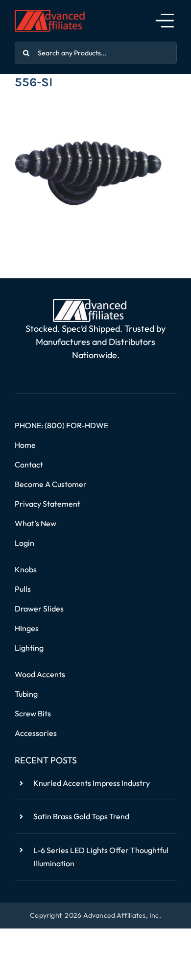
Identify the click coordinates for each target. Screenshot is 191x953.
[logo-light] (89, 303)
